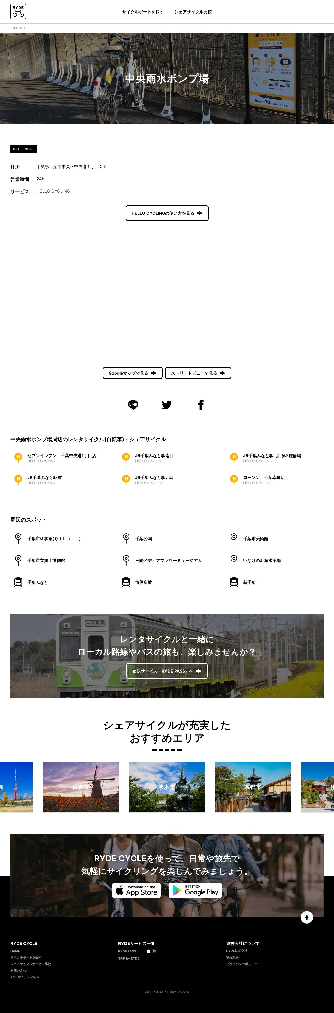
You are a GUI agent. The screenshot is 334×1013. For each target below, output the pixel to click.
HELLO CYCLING (53, 191)
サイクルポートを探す (143, 11)
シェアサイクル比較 (193, 11)
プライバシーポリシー (242, 964)
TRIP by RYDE (128, 958)
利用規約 (232, 957)
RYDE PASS (127, 951)
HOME (15, 951)
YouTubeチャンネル (24, 977)
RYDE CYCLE (19, 28)
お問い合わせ (19, 970)
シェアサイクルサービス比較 (30, 964)
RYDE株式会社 (236, 951)
